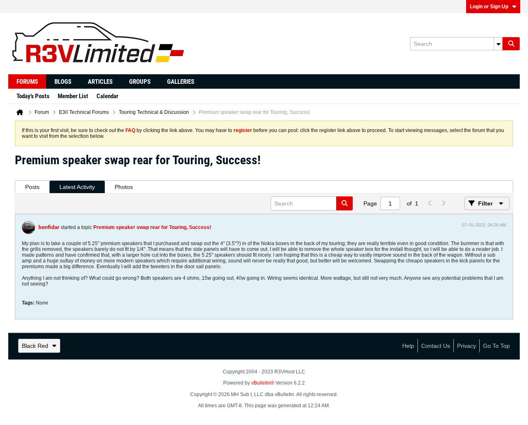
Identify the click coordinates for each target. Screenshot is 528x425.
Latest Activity (77, 187)
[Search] (511, 43)
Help (408, 345)
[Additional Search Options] (498, 43)
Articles (100, 81)
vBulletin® (262, 383)
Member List (73, 96)
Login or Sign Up (489, 6)
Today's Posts (33, 96)
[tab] (32, 187)
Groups (140, 81)
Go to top (496, 345)
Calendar (107, 96)
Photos (124, 187)
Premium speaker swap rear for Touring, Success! (152, 227)
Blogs (62, 81)
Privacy (466, 345)
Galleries (180, 81)
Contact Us (435, 345)
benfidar (48, 227)
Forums (27, 81)
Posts (32, 187)
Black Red (35, 345)
